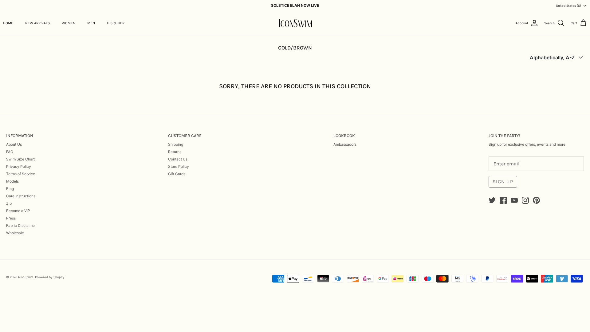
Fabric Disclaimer (21, 225)
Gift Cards (176, 174)
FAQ (9, 151)
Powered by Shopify (50, 277)
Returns (174, 151)
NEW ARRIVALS (37, 23)
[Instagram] (525, 200)
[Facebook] (503, 200)
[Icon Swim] (295, 23)
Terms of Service (20, 174)
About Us (14, 144)
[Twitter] (492, 200)
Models (12, 181)
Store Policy (178, 166)
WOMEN (68, 23)
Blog (10, 188)
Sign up (503, 181)
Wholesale (15, 233)
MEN (91, 23)
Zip (9, 203)
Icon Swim (25, 277)
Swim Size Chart (20, 159)
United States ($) (568, 5)
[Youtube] (514, 200)
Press (11, 218)
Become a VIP (18, 210)
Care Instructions (20, 196)
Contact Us (177, 159)
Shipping (175, 144)
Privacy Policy (18, 166)
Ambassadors (344, 144)
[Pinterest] (536, 200)
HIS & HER (115, 23)
